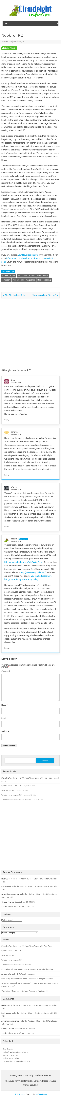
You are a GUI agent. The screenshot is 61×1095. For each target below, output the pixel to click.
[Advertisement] (30, 336)
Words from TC (7, 790)
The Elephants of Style (14, 295)
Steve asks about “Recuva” (45, 295)
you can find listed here (41, 576)
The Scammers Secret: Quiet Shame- (16, 800)
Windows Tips (8, 271)
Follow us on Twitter (11, 1058)
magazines (30, 280)
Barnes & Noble (8, 276)
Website (5, 731)
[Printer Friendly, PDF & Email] (9, 49)
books (32, 276)
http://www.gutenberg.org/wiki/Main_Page (23, 562)
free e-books (18, 280)
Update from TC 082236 (11, 786)
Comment (6, 671)
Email (4, 718)
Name (4, 705)
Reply (6, 420)
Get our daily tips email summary (16, 1061)
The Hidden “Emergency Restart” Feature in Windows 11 (24, 991)
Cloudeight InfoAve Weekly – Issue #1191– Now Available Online (27, 969)
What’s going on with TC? (11, 795)
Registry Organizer (10, 1055)
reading (47, 280)
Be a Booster (8, 1049)
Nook (39, 280)
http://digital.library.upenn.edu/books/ (21, 579)
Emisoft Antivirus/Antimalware (15, 1052)
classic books (42, 276)
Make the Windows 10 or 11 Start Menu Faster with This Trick (26, 778)
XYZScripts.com (41, 1094)
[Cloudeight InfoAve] (30, 16)
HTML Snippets (19, 1094)
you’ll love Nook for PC (28, 255)
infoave (8, 41)
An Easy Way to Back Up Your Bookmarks (18, 974)
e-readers (6, 280)
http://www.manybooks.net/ (33, 572)
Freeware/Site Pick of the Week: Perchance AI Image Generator (27, 979)
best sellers (22, 276)
